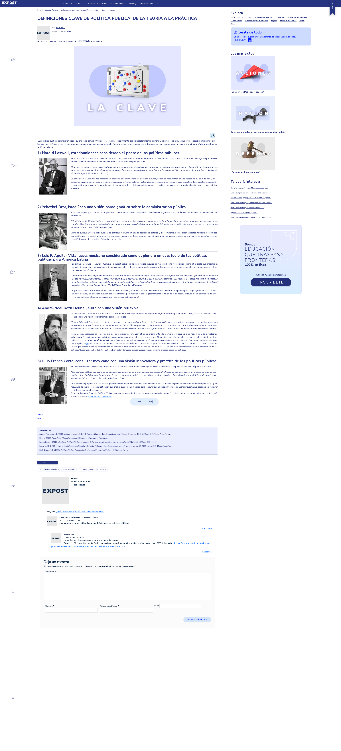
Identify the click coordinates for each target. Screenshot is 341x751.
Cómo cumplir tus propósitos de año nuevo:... (249, 193)
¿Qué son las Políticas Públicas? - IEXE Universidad (80, 511)
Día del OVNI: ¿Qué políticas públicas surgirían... (251, 198)
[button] (137, 401)
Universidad (101, 469)
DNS (233, 17)
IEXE (40, 469)
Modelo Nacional (288, 20)
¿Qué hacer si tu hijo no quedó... (244, 212)
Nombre (49, 606)
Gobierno (91, 3)
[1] (87, 343)
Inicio (39, 10)
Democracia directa (263, 17)
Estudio (44, 41)
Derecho (154, 3)
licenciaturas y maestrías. (100, 396)
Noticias (65, 3)
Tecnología (132, 3)
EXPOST (68, 31)
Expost (60, 27)
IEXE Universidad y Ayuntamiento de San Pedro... (251, 202)
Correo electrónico (109, 606)
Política (53, 41)
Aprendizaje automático (256, 20)
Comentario (50, 571)
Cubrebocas (236, 20)
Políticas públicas (65, 41)
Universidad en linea (297, 17)
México (91, 469)
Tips (248, 17)
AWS (301, 20)
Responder (207, 528)
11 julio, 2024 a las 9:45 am (74, 537)
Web (156, 605)
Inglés (274, 20)
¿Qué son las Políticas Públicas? (247, 91)
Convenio (280, 17)
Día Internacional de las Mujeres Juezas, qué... (250, 188)
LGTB (240, 17)
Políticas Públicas (78, 3)
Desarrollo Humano (117, 3)
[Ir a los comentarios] (151, 401)
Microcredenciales (69, 469)
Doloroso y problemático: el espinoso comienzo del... (258, 132)
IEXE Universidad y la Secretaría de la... (247, 207)
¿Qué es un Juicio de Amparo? (246, 172)
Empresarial (102, 3)
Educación (144, 3)
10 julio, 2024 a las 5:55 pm (69, 520)
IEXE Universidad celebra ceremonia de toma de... (251, 217)
